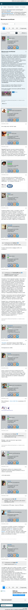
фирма (3, 531)
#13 (26, 495)
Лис (8, 384)
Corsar (9, 353)
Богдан (9, 132)
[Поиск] (16, 33)
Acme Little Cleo (14, 401)
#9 (26, 368)
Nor (8, 36)
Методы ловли (10, 6)
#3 (26, 146)
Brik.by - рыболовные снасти (20, 591)
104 (17, 28)
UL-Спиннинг (22, 6)
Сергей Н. (10, 325)
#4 (26, 175)
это (11, 529)
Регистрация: (10, 41)
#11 (26, 430)
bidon (9, 193)
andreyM (9, 225)
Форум (5, 6)
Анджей (9, 109)
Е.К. (8, 452)
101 (13, 28)
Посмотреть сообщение (21, 272)
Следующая (23, 28)
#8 (26, 340)
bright (9, 511)
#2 (26, 124)
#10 (26, 398)
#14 (26, 524)
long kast (9, 161)
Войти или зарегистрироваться (19, 1)
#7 (26, 269)
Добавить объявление (19, 595)
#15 (26, 559)
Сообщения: (10, 42)
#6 (26, 239)
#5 (26, 208)
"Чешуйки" (4, 342)
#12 (26, 466)
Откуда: (9, 43)
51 (9, 28)
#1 (26, 51)
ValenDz (9, 544)
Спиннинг (17, 6)
